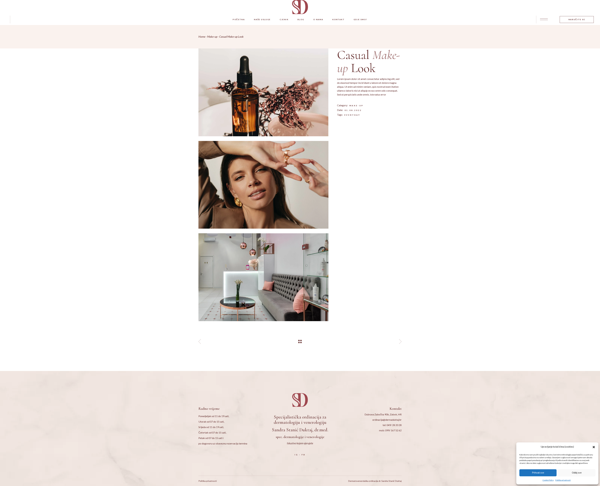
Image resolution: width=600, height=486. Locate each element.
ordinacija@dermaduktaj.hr (387, 419)
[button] (593, 446)
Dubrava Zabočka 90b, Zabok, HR (383, 414)
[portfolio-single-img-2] (263, 185)
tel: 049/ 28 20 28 (392, 424)
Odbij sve (577, 472)
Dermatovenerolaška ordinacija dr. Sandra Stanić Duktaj (375, 481)
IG (296, 454)
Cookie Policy (548, 480)
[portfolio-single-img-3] (263, 277)
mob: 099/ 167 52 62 (390, 430)
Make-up (356, 105)
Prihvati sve (538, 472)
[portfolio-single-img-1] (263, 92)
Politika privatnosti (563, 480)
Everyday (352, 115)
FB (303, 454)
